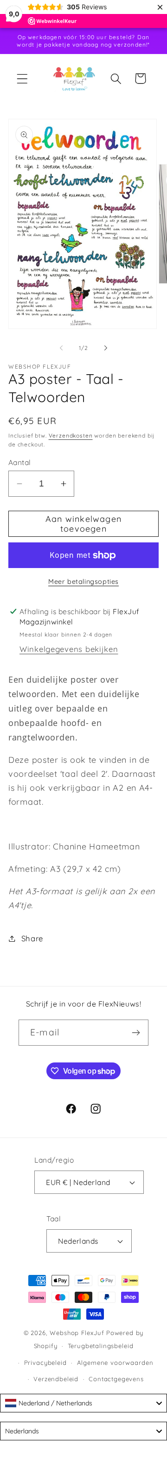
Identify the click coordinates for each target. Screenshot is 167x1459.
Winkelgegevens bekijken (68, 649)
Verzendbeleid (55, 1379)
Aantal (19, 462)
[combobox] (83, 1403)
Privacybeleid (45, 1362)
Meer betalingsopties (83, 581)
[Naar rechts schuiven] (106, 347)
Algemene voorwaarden (115, 1362)
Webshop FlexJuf (77, 1332)
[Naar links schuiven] (61, 347)
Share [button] (32, 938)
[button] (22, 78)
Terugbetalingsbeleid (101, 1345)
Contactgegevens (116, 1379)
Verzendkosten (71, 435)
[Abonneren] (135, 1033)
